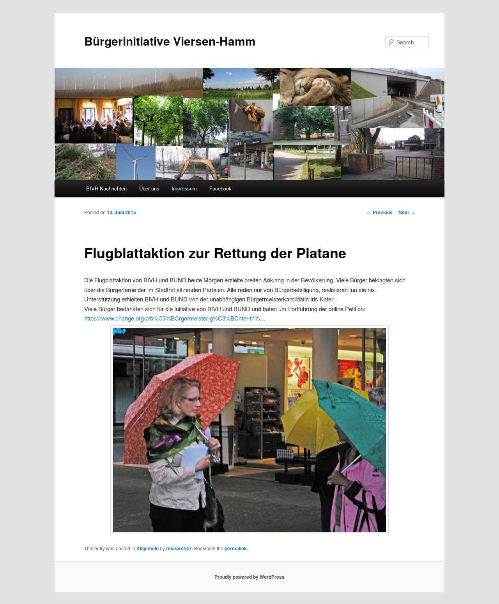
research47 (179, 548)
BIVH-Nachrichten (106, 188)
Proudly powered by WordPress (249, 576)
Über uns (149, 188)
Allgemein (147, 548)
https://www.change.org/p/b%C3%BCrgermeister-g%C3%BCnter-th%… (174, 318)
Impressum (184, 188)
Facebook (220, 188)
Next (406, 212)
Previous (380, 212)
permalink (236, 548)
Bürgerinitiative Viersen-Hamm (170, 40)
